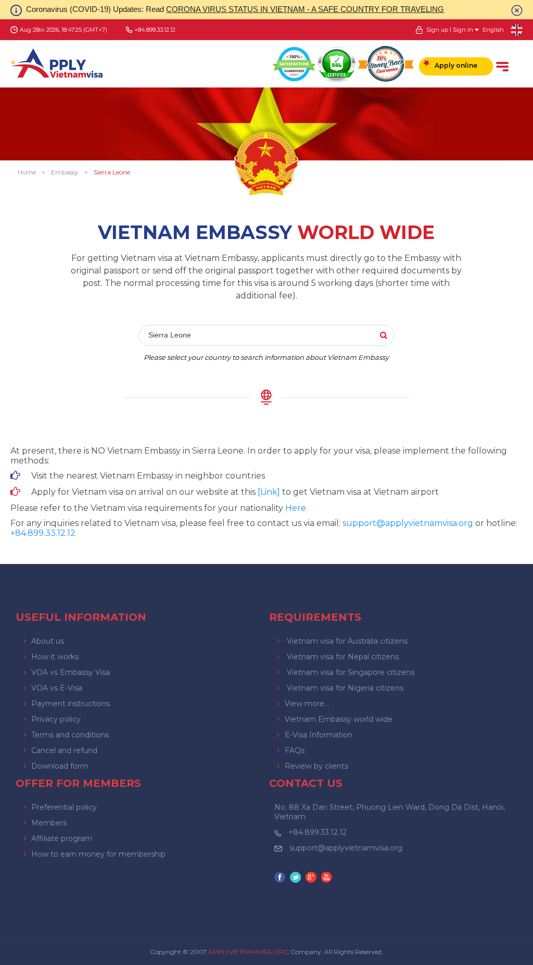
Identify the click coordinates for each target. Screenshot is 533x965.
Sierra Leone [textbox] (169, 335)
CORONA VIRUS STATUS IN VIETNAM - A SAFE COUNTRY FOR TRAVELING (305, 9)
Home (27, 172)
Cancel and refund (64, 750)
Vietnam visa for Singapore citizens (350, 672)
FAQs (294, 750)
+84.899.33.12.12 (317, 832)
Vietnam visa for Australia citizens (347, 641)
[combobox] (266, 335)
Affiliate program (61, 838)
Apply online (456, 65)
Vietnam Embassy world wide (338, 719)
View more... (307, 703)
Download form (59, 766)
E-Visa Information (318, 735)
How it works (55, 656)
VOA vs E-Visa (56, 688)
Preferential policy (64, 807)
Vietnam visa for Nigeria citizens (345, 688)
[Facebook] (281, 878)
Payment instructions (70, 703)
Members (49, 823)
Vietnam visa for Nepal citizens (343, 656)
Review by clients (316, 766)
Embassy (65, 172)
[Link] (269, 492)
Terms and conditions (70, 735)
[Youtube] (328, 878)
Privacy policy (56, 719)
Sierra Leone (112, 172)
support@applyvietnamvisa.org (407, 523)
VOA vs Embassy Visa (70, 672)
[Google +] (312, 878)
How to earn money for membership (98, 854)
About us (47, 641)
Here (295, 508)
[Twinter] (296, 878)
